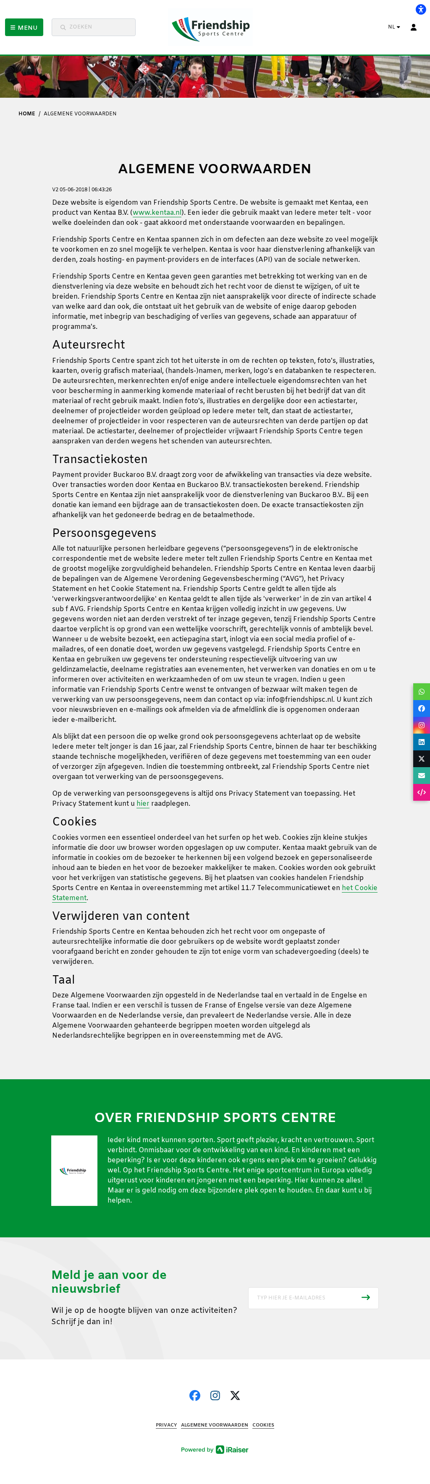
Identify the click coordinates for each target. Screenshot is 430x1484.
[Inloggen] (414, 27)
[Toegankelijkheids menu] (421, 9)
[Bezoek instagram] (215, 1397)
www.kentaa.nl (157, 212)
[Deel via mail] (421, 775)
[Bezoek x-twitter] (235, 1397)
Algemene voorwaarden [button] (214, 1425)
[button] (24, 27)
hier (142, 803)
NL (391, 27)
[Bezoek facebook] (194, 1397)
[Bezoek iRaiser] (215, 1449)
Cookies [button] (263, 1425)
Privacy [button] (166, 1425)
